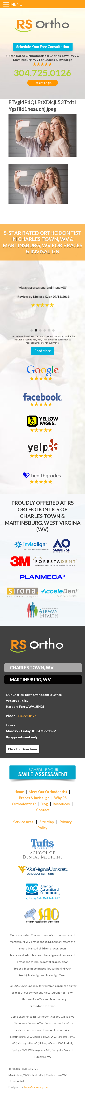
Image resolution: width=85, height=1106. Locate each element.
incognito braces (35, 968)
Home (19, 792)
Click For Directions (22, 749)
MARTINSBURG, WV (30, 679)
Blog (44, 804)
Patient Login (43, 82)
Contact (43, 810)
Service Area (23, 822)
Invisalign (34, 975)
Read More (42, 351)
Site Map (47, 822)
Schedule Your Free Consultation (42, 46)
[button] (6, 4)
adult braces (33, 955)
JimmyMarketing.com (36, 1087)
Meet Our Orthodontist (48, 792)
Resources (61, 804)
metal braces (51, 961)
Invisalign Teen (55, 975)
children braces (49, 948)
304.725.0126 (42, 72)
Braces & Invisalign (34, 798)
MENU (16, 4)
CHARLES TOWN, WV (32, 667)
